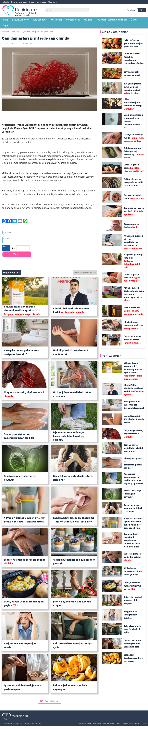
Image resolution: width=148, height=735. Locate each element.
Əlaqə (31, 2)
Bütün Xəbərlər (20, 19)
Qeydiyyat (131, 10)
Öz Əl (134, 19)
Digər (6, 25)
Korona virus (73, 19)
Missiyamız (52, 2)
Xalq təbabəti (40, 19)
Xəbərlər (5, 31)
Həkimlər (6, 2)
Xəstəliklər (56, 19)
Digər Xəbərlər (11, 272)
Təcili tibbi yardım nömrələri (111, 19)
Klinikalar (97, 723)
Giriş (142, 10)
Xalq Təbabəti (108, 723)
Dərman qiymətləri (19, 2)
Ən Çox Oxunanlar (85, 272)
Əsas (5, 19)
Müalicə (88, 19)
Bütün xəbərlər (49, 701)
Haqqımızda (41, 2)
